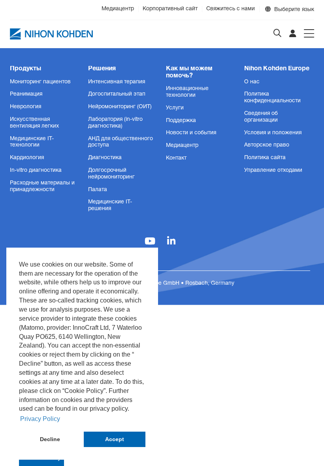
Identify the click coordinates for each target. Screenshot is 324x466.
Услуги (175, 108)
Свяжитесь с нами (230, 9)
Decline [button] (50, 439)
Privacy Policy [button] (40, 418)
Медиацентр (118, 9)
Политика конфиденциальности (272, 98)
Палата (97, 190)
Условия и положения (272, 133)
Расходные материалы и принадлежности (42, 186)
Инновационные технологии (187, 92)
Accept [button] (114, 439)
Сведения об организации (261, 117)
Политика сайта (265, 158)
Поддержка (181, 121)
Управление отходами (273, 170)
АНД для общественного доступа (120, 142)
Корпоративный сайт (170, 9)
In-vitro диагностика (36, 170)
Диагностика (105, 158)
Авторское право (266, 145)
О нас (252, 82)
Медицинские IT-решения (110, 205)
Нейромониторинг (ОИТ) (120, 107)
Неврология (25, 107)
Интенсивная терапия (116, 82)
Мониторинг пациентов (40, 82)
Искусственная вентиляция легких (34, 123)
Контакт (176, 158)
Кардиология (27, 158)
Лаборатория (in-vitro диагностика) (115, 123)
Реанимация (26, 94)
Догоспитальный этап (116, 94)
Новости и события (191, 133)
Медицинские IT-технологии (32, 142)
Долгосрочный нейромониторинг (111, 174)
